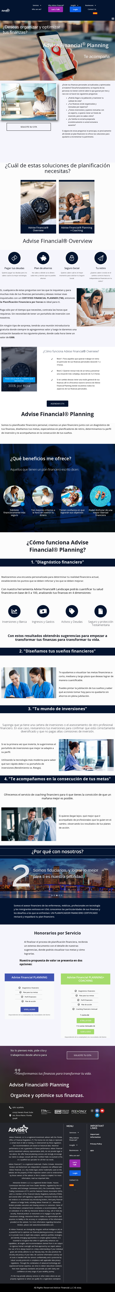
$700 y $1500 (85, 1020)
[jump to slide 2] (57, 895)
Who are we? (36, 9)
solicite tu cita (82, 1055)
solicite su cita (29, 127)
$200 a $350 (86, 1031)
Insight (73, 5)
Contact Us (92, 9)
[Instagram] (92, 1110)
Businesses (89, 5)
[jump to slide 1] (54, 895)
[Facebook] (97, 1110)
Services (36, 5)
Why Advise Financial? (56, 5)
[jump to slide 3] (59, 895)
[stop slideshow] (61, 895)
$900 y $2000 (29, 1009)
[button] (113, 19)
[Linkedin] (97, 1115)
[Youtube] (102, 1110)
